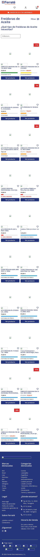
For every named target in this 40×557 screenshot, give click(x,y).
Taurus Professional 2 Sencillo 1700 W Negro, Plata (29, 351)
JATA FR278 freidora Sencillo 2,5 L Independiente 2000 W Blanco (10, 149)
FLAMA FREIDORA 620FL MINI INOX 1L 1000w (10, 270)
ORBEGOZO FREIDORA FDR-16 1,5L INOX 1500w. (10, 67)
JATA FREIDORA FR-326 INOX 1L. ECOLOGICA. (10, 108)
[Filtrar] (38, 19)
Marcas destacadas (7, 464)
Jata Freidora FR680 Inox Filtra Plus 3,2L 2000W (28, 189)
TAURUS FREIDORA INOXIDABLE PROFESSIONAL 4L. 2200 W (9, 393)
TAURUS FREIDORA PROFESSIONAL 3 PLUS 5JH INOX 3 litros (28, 433)
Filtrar (33, 19)
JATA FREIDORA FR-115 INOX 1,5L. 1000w (10, 351)
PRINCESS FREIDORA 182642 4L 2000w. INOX (29, 311)
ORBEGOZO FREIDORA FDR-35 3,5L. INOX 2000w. (29, 392)
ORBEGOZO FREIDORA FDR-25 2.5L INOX (29, 67)
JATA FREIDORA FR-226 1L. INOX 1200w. (9, 230)
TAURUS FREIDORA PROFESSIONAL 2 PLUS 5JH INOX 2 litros (9, 190)
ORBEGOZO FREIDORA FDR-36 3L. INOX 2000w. (29, 148)
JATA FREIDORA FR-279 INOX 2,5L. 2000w (10, 311)
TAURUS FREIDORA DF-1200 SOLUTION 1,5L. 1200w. (28, 270)
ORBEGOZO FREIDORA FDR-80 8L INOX (10, 432)
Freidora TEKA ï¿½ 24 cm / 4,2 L (29, 230)
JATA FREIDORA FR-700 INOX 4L (29, 108)
